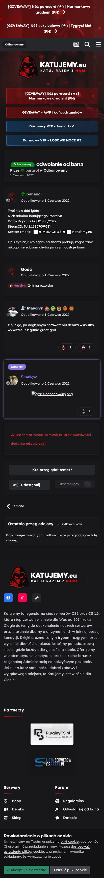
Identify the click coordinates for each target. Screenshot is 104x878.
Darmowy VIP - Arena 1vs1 (52, 126)
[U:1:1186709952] (37, 226)
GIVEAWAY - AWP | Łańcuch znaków (52, 112)
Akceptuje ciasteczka (28, 870)
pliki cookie (70, 841)
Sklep (16, 817)
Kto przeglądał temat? (52, 470)
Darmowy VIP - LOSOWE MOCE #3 (52, 140)
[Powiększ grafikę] (52, 393)
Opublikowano (45, 200)
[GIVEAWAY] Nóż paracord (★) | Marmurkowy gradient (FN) (49, 9)
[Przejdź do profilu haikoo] (13, 380)
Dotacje (70, 817)
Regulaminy (73, 801)
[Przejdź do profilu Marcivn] (13, 311)
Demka (18, 809)
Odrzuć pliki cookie (70, 870)
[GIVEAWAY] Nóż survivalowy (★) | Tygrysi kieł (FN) (49, 28)
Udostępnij (30, 485)
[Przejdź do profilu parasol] (13, 197)
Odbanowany (56, 170)
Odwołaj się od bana (81, 809)
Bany (16, 801)
